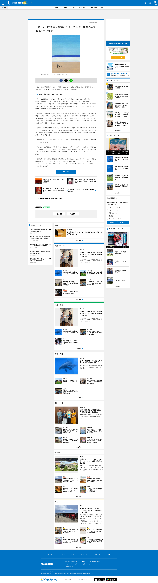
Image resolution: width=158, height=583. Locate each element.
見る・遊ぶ (65, 7)
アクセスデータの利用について (73, 564)
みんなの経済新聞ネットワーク (49, 579)
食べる (56, 7)
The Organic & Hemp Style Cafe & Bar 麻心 (50, 199)
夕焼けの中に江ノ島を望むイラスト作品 (50, 94)
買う (74, 7)
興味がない (112, 216)
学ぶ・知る (94, 7)
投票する (112, 222)
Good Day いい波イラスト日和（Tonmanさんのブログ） (81, 190)
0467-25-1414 (87, 87)
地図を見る (66, 171)
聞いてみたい (113, 213)
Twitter (149, 3)
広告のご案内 (69, 566)
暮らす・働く (83, 7)
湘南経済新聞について (71, 561)
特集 (102, 7)
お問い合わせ (86, 564)
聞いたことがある (114, 207)
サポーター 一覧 (117, 57)
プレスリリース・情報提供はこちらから (93, 561)
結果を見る (123, 222)
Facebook (145, 3)
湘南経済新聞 (15, 3)
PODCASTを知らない (115, 218)
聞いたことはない (114, 210)
